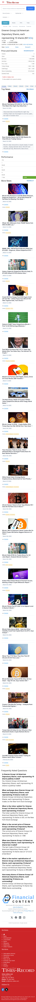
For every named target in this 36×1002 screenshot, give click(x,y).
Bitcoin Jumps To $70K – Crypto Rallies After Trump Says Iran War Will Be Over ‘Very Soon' (17, 425)
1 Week (9, 86)
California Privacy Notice (14, 998)
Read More (30, 180)
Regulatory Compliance (10, 360)
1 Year (26, 86)
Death (7, 739)
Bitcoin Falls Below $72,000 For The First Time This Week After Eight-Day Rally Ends (17, 105)
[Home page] (18, 969)
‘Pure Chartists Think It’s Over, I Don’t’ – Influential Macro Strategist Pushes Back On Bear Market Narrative (16, 451)
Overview (5, 26)
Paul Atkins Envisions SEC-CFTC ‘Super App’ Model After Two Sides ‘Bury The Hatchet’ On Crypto (16, 351)
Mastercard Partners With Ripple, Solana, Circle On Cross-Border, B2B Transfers (17, 377)
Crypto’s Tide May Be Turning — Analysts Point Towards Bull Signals (17, 705)
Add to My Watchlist (28, 44)
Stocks (13, 22)
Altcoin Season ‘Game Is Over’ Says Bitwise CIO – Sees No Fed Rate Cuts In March (18, 506)
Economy (7, 121)
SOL (30, 37)
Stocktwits (6, 118)
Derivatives (8, 308)
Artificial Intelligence (9, 434)
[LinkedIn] (20, 918)
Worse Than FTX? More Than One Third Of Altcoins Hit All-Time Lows (15, 657)
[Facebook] (16, 918)
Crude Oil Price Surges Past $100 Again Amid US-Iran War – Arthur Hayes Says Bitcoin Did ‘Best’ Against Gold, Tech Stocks (17, 298)
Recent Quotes (6, 13)
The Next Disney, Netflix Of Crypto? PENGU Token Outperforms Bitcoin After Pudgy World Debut (17, 401)
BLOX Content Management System (12, 999)
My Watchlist (18, 13)
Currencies (15, 26)
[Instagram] (24, 918)
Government (8, 232)
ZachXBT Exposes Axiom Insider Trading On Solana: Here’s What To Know (16, 756)
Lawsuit (7, 765)
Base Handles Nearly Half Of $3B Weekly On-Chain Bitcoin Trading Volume (16, 138)
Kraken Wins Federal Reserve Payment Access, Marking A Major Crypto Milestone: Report (17, 581)
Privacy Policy (27, 911)
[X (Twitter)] (12, 918)
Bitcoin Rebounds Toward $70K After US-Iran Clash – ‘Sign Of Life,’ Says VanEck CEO (16, 680)
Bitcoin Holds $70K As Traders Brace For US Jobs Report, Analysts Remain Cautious (16, 556)
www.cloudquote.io (18, 907)
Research (27, 47)
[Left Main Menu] (3, 2)
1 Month (15, 86)
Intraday (4, 86)
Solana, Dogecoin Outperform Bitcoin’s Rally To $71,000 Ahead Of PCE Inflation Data (17, 272)
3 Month (21, 86)
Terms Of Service (17, 912)
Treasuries (28, 26)
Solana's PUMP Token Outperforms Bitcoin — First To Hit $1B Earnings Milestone (16, 325)
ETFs (21, 22)
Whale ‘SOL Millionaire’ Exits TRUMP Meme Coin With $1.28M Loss (17, 224)
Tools (28, 22)
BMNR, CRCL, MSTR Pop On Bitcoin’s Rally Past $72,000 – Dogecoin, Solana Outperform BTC (17, 249)
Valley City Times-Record (13, 996)
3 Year (31, 86)
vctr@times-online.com (12, 981)
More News (30, 89)
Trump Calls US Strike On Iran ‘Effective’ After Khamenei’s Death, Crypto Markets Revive (17, 731)
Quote (7, 47)
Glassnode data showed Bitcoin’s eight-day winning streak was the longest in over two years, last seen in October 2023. (18, 113)
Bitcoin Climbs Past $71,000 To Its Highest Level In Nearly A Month (17, 607)
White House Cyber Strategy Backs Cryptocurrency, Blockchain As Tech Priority (17, 478)
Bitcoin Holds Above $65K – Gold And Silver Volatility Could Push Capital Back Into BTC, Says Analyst (18, 631)
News (10, 26)
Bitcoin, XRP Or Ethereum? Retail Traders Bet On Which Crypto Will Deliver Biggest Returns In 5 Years (17, 532)
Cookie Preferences (23, 998)
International (22, 26)
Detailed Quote (28, 51)
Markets (5, 22)
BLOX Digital (24, 999)
